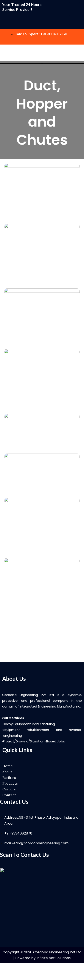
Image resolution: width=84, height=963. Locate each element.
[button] (80, 53)
